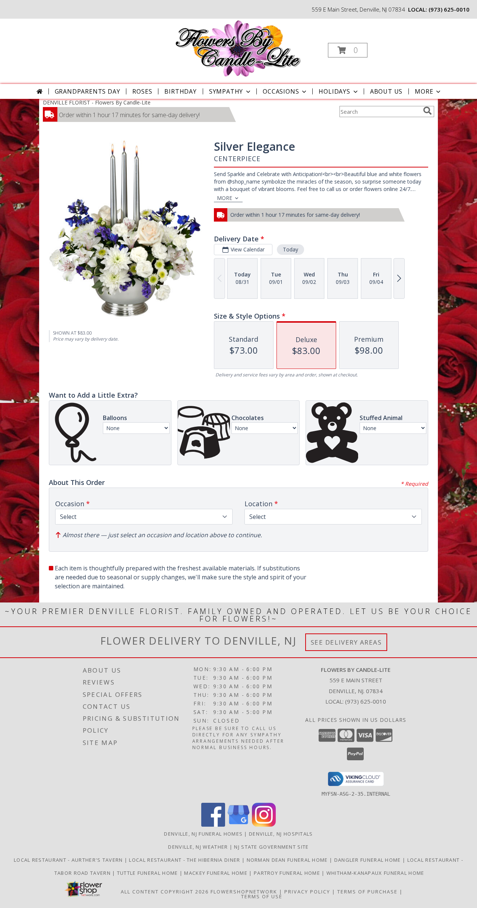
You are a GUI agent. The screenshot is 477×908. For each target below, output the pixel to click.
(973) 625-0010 (449, 9)
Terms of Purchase (367, 891)
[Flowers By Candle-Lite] (237, 47)
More (424, 91)
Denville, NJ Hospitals (281, 833)
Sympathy (226, 91)
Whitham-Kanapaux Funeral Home (375, 873)
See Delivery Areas (346, 642)
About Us (386, 91)
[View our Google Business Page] (238, 824)
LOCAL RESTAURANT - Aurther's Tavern (69, 860)
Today (290, 249)
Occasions (281, 91)
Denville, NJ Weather (198, 846)
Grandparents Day (87, 91)
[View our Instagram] (264, 824)
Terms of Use (261, 896)
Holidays (334, 91)
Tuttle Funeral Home (148, 873)
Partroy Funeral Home (288, 873)
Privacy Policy (307, 891)
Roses (142, 91)
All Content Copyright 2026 (165, 891)
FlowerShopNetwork (244, 891)
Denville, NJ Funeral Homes (203, 833)
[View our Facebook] (213, 824)
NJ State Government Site (271, 846)
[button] (347, 50)
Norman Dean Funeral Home (288, 860)
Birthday (180, 91)
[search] (427, 110)
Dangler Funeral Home (368, 860)
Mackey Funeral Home (216, 873)
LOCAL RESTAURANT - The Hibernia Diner (185, 860)
